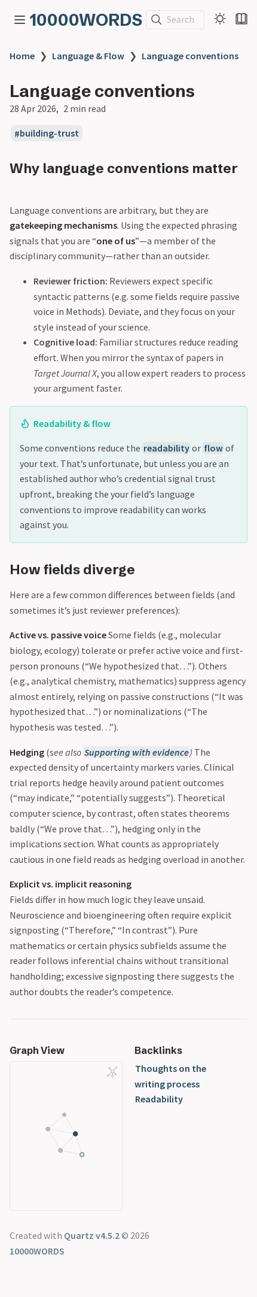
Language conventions (190, 56)
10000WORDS (86, 20)
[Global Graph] (112, 1072)
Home (22, 56)
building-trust (49, 134)
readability (166, 448)
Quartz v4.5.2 (92, 1235)
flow (213, 448)
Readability (159, 1099)
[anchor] (20, 184)
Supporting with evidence (136, 752)
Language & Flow (88, 56)
